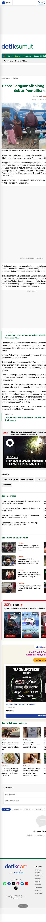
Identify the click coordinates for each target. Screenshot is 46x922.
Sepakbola (27, 56)
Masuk (41, 2)
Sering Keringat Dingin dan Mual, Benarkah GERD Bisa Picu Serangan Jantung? (31, 772)
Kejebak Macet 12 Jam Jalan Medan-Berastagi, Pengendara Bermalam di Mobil (20, 524)
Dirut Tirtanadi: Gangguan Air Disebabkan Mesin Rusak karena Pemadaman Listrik (20, 517)
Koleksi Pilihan (21, 61)
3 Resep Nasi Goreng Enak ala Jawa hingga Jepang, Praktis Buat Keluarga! (10, 772)
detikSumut (6, 78)
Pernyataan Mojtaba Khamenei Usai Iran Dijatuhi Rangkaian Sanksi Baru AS (28, 561)
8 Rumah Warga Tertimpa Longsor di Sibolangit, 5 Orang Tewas (21, 509)
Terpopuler (8, 61)
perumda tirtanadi (10, 479)
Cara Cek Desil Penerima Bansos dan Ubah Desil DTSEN (31, 744)
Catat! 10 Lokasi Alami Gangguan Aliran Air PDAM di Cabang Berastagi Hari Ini (21, 502)
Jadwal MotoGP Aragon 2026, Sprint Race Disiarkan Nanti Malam (29, 548)
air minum (6, 485)
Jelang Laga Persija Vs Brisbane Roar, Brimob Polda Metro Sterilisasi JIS (10, 745)
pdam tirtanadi (27, 479)
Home (10, 56)
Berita (17, 56)
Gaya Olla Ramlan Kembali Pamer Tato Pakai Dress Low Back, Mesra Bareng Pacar (29, 574)
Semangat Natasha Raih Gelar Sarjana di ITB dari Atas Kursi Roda (29, 588)
